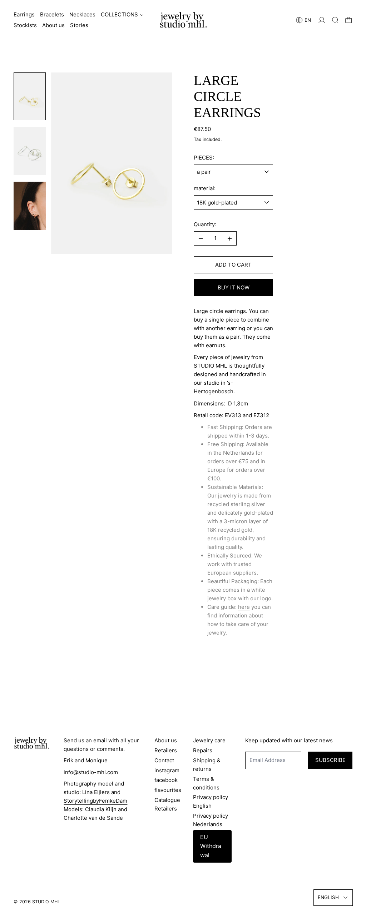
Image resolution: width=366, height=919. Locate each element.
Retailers (165, 750)
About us (53, 25)
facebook (166, 780)
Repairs (202, 750)
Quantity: (205, 224)
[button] (335, 20)
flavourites (167, 790)
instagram (166, 770)
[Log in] (322, 20)
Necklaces (82, 14)
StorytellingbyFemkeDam (95, 800)
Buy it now (233, 287)
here (244, 607)
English (328, 897)
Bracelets (52, 14)
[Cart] (349, 20)
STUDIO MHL (46, 901)
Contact (164, 760)
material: (205, 188)
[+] (230, 238)
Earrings (24, 14)
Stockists (25, 25)
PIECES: (204, 157)
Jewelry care (209, 740)
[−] (201, 238)
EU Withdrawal (210, 846)
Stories (79, 25)
